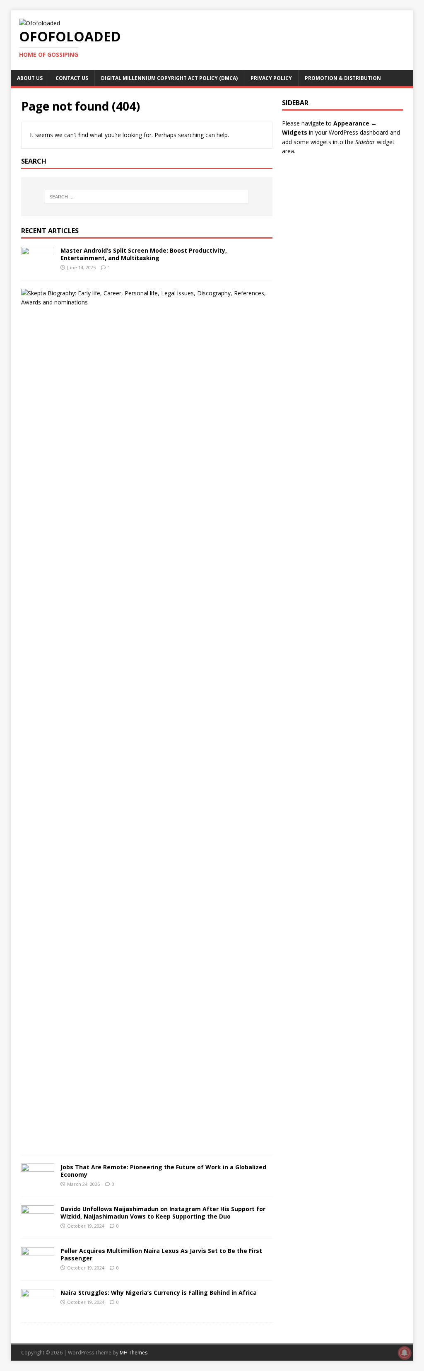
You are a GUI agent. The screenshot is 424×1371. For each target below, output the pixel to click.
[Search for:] (147, 197)
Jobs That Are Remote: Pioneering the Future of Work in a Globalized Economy (163, 1170)
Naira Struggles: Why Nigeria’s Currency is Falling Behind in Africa (158, 1292)
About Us (30, 78)
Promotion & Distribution (343, 78)
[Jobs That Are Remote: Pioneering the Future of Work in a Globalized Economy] (37, 1183)
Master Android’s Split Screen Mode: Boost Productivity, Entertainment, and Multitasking (143, 254)
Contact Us (71, 78)
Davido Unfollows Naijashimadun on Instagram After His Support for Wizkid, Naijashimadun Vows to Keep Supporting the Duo (162, 1212)
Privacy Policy (271, 78)
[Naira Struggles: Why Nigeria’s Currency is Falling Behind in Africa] (37, 1309)
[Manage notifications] (404, 1352)
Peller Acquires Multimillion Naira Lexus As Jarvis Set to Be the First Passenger (161, 1254)
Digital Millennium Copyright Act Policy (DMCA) (169, 78)
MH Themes (133, 1352)
